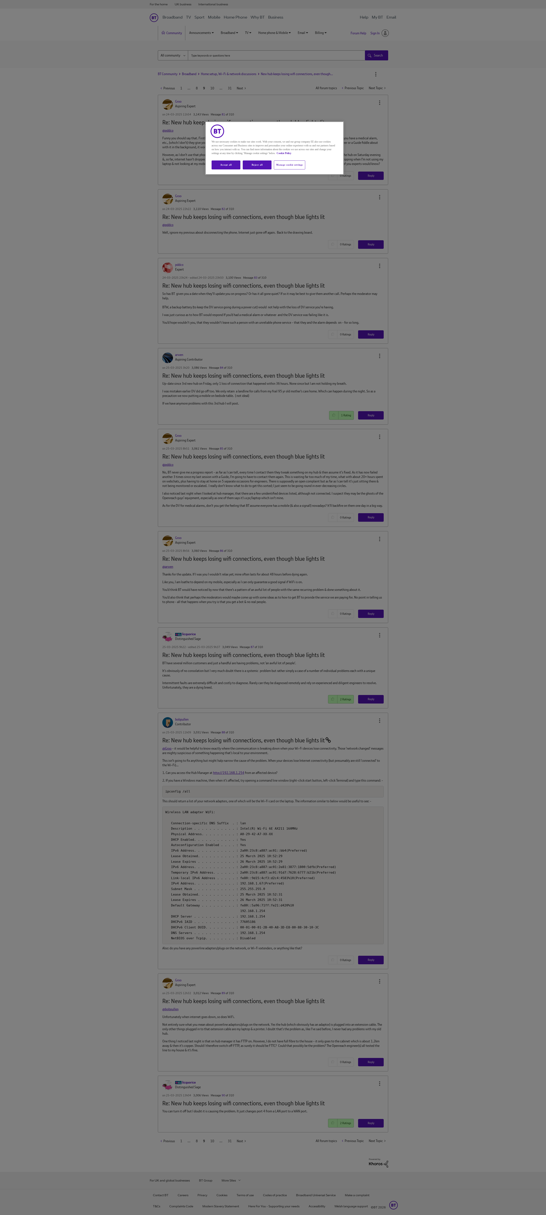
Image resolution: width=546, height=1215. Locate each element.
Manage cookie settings (289, 164)
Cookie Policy (284, 153)
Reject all (257, 164)
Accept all (226, 164)
